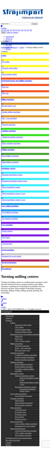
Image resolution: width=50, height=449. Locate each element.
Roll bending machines (23, 405)
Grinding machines (17, 353)
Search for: (5, 24)
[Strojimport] (25, 14)
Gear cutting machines (18, 394)
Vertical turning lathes (23, 330)
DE (8, 30)
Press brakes (19, 417)
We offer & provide (13, 440)
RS (14, 30)
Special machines (16, 422)
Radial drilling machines (24, 367)
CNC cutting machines (23, 433)
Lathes (12, 323)
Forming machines (17, 398)
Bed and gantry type (22, 350)
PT (28, 30)
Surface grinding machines (24, 357)
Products (9, 41)
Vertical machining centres (24, 376)
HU (22, 30)
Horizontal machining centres (25, 387)
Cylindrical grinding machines (26, 355)
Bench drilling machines (24, 364)
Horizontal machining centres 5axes (27, 390)
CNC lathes (19, 327)
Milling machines (16, 344)
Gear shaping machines (23, 396)
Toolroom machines (22, 346)
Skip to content (12, 32)
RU (19, 30)
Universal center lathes (23, 325)
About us (9, 39)
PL (16, 30)
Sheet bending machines (24, 403)
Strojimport (10, 37)
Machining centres (17, 374)
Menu (4, 32)
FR (31, 30)
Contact (8, 443)
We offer (9, 45)
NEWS (8, 49)
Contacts (9, 47)
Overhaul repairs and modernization (19, 43)
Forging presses (20, 419)
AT (11, 30)
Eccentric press (20, 412)
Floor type (18, 339)
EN (5, 30)
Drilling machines (16, 362)
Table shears (19, 401)
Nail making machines (23, 435)
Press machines (15, 408)
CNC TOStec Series (22, 341)
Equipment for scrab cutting (25, 426)
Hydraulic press (20, 415)
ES (25, 30)
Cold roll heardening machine (26, 431)
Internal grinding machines (24, 360)
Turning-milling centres (23, 332)
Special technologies (17, 429)
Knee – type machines (23, 348)
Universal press (20, 410)
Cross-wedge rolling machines (26, 424)
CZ (2, 30)
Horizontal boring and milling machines (24, 334)
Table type (19, 337)
